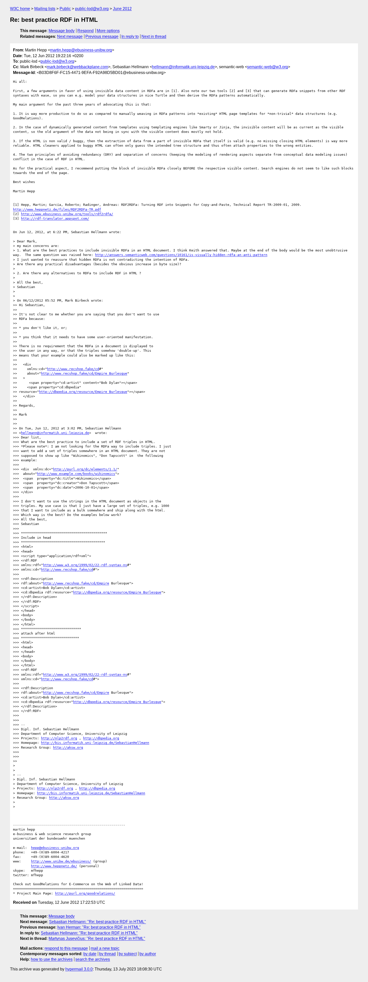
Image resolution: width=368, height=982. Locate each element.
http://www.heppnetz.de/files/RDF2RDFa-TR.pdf (57, 209)
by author (147, 954)
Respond (85, 31)
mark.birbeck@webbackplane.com (77, 67)
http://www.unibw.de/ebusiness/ (61, 861)
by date (89, 954)
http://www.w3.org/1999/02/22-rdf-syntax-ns (85, 565)
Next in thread (153, 36)
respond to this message (66, 948)
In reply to (130, 36)
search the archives (92, 959)
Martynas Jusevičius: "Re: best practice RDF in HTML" (97, 938)
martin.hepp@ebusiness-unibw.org (81, 50)
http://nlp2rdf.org (59, 738)
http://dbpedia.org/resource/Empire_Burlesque (83, 392)
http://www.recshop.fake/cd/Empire (76, 583)
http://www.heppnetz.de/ (54, 866)
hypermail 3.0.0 (79, 969)
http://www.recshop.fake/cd (73, 369)
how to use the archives (52, 959)
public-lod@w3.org (92, 9)
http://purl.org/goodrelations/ (85, 893)
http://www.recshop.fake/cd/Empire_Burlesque (84, 373)
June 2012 (122, 9)
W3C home (20, 9)
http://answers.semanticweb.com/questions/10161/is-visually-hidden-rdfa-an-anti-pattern (181, 255)
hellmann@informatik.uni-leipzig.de (183, 67)
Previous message (101, 36)
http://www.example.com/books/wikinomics (76, 474)
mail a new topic (105, 948)
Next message (70, 36)
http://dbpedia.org (101, 738)
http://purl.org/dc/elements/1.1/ (85, 469)
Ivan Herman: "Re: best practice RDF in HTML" (99, 927)
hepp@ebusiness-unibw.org (55, 848)
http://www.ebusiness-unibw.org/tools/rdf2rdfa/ (67, 214)
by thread (107, 954)
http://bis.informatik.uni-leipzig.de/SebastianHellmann (95, 743)
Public (65, 9)
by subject (128, 954)
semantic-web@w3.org (267, 67)
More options (108, 31)
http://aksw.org (68, 747)
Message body (62, 31)
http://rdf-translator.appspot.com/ (55, 218)
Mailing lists (44, 9)
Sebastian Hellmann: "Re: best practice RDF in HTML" (97, 922)
